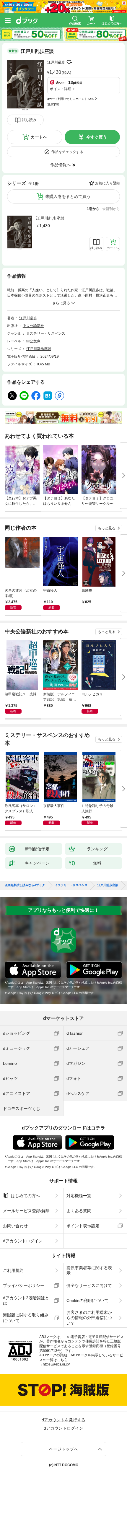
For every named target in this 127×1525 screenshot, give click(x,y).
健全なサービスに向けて (89, 1285)
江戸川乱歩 (56, 62)
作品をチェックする (67, 152)
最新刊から (111, 209)
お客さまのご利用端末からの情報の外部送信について (89, 1317)
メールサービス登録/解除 (26, 1210)
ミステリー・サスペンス (45, 333)
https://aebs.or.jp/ (56, 1364)
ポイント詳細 (60, 89)
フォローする (69, 62)
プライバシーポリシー (23, 1285)
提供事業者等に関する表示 (89, 1270)
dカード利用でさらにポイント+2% (70, 98)
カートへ (39, 137)
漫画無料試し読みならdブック (25, 885)
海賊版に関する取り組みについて (25, 1318)
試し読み (29, 120)
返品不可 (53, 104)
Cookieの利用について (87, 1300)
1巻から (93, 209)
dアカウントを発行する (63, 1419)
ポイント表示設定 (83, 1225)
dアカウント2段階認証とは (26, 1300)
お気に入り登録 (107, 183)
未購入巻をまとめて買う (68, 196)
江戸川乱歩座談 (50, 218)
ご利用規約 (13, 1270)
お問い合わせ (15, 1225)
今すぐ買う (96, 137)
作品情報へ (60, 164)
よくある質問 (78, 1210)
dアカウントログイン (23, 1240)
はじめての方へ (25, 1195)
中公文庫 (33, 341)
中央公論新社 (33, 326)
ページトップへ (63, 1449)
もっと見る (106, 528)
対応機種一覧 (78, 1195)
